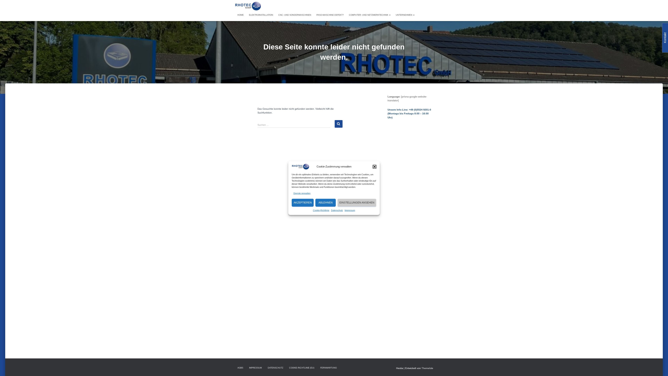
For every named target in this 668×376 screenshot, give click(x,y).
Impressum (350, 210)
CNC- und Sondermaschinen (294, 15)
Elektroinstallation (261, 15)
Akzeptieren (303, 202)
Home (240, 15)
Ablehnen (326, 202)
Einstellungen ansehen (356, 202)
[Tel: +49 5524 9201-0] (248, 6)
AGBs (240, 368)
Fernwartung (328, 368)
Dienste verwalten (302, 193)
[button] (374, 166)
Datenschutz (337, 210)
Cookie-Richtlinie (321, 210)
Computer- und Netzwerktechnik (369, 15)
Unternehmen (404, 15)
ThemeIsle (427, 368)
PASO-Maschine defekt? (330, 15)
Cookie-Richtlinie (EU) (301, 368)
